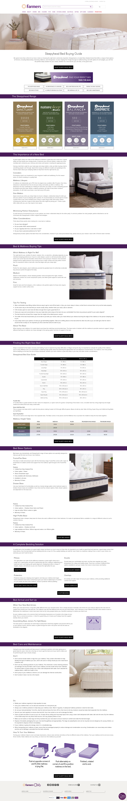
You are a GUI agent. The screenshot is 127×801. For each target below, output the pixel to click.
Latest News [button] (68, 791)
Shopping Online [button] (48, 791)
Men (39, 12)
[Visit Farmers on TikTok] (58, 785)
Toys (49, 12)
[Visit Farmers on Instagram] (53, 785)
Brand (24, 12)
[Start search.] (91, 6)
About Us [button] (88, 791)
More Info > (25, 148)
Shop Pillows (20, 570)
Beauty (29, 12)
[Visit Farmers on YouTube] (51, 785)
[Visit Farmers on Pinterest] (55, 785)
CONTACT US (102, 1)
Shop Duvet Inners (72, 570)
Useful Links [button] (25, 791)
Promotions (98, 12)
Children (44, 12)
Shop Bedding (63, 593)
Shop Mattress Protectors (26, 585)
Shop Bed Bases (63, 537)
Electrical (70, 12)
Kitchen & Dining (61, 12)
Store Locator (72, 785)
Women (35, 12)
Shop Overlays (71, 585)
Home (53, 12)
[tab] (31, 791)
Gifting (77, 12)
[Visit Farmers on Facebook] (48, 785)
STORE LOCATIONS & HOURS (91, 1)
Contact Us (94, 785)
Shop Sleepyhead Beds (64, 67)
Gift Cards (83, 12)
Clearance (90, 12)
